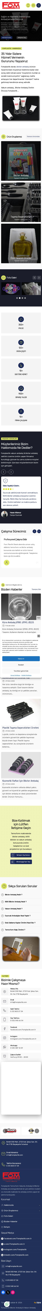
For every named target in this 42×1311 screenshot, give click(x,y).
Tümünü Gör (36, 589)
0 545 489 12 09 (16, 1048)
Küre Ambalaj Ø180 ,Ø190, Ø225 (18, 622)
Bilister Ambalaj (16, 1308)
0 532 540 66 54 (16, 1021)
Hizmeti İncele (6, 37)
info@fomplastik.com (18, 1002)
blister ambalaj (23, 67)
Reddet (21, 665)
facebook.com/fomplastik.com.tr (23, 1030)
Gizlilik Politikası (26, 675)
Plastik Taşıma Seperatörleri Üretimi (20, 727)
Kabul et (21, 659)
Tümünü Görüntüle (33, 136)
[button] (39, 636)
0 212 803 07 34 (16, 1011)
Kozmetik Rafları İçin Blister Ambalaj (20, 780)
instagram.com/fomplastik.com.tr (23, 1039)
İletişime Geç (22, 37)
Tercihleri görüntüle (21, 671)
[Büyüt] (38, 97)
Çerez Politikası (15, 675)
